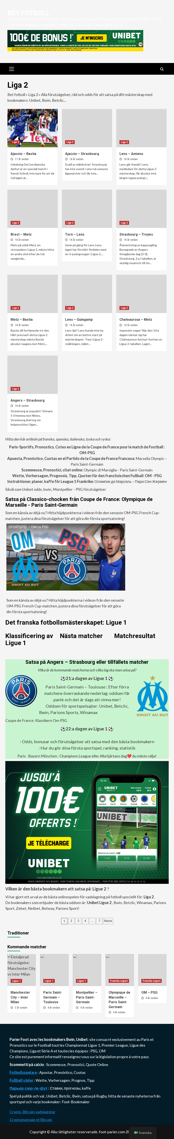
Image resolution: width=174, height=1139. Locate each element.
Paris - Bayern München (37, 756)
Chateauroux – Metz (135, 320)
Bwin (118, 902)
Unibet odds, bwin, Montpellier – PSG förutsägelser (63, 489)
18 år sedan (76, 159)
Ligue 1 (16, 980)
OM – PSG (149, 992)
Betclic (129, 902)
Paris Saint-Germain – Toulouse (75, 686)
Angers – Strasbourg (28, 400)
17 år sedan (22, 159)
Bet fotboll (28, 13)
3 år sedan (21, 1007)
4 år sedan (54, 1007)
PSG (93, 1051)
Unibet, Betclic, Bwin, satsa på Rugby (76, 1096)
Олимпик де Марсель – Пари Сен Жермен (87, 481)
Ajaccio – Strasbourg (82, 154)
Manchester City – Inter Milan (20, 997)
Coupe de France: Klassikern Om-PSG (36, 720)
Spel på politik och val (27, 1096)
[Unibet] (87, 822)
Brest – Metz (21, 234)
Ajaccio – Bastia (23, 154)
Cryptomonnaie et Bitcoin (31, 1119)
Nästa (108, 921)
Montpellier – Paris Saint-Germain (86, 997)
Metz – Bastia (22, 320)
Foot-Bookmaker (76, 1101)
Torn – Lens (74, 234)
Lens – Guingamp (79, 320)
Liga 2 (33, 94)
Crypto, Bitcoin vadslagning (32, 1111)
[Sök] (161, 69)
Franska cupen (119, 980)
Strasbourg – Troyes (136, 234)
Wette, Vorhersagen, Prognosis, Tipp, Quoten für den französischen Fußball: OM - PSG (87, 475)
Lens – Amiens (131, 154)
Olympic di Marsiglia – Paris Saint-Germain (87, 470)
